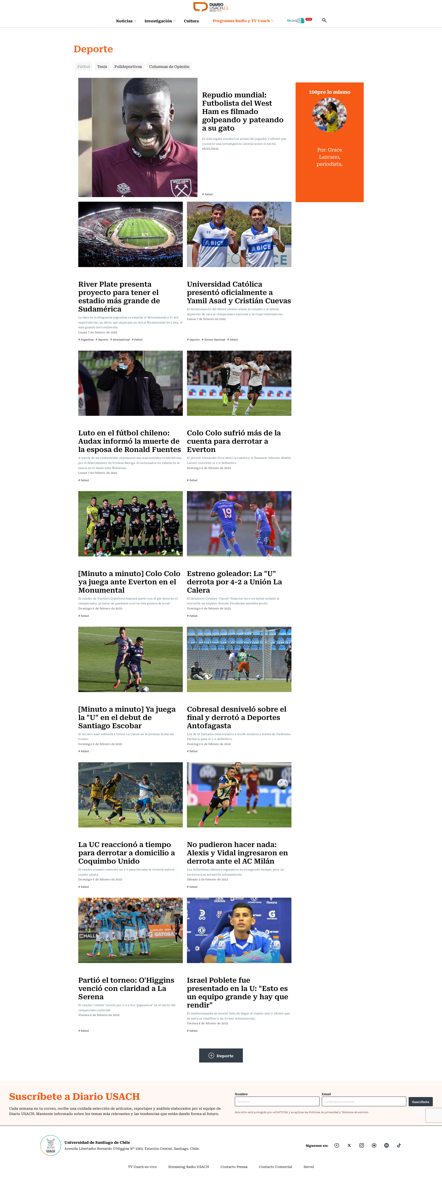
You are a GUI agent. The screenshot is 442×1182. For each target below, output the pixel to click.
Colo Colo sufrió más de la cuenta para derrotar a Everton (234, 440)
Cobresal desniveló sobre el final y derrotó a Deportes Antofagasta (236, 717)
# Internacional (120, 339)
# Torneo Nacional (213, 339)
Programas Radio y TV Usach (241, 20)
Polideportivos (128, 66)
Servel (309, 1166)
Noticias (124, 21)
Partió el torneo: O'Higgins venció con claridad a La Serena (126, 987)
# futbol (207, 194)
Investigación (158, 21)
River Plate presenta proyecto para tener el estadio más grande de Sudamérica (119, 296)
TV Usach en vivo (142, 1166)
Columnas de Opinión (169, 66)
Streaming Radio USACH (188, 1166)
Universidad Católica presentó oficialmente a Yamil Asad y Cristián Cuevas (239, 292)
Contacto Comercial (275, 1166)
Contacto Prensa (234, 1166)
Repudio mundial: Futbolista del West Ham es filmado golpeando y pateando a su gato (243, 111)
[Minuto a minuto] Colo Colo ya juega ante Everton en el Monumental (129, 581)
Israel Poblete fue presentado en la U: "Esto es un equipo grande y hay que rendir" (237, 992)
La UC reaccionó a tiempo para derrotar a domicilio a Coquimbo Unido (126, 852)
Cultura (191, 21)
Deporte (225, 1056)
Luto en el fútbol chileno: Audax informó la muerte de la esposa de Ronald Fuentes (129, 440)
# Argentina (85, 339)
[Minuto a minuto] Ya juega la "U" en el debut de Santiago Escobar (127, 717)
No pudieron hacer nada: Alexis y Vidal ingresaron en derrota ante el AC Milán (237, 852)
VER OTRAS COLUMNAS (329, 194)
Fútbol (83, 66)
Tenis (102, 66)
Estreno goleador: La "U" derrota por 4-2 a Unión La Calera (234, 581)
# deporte (102, 339)
